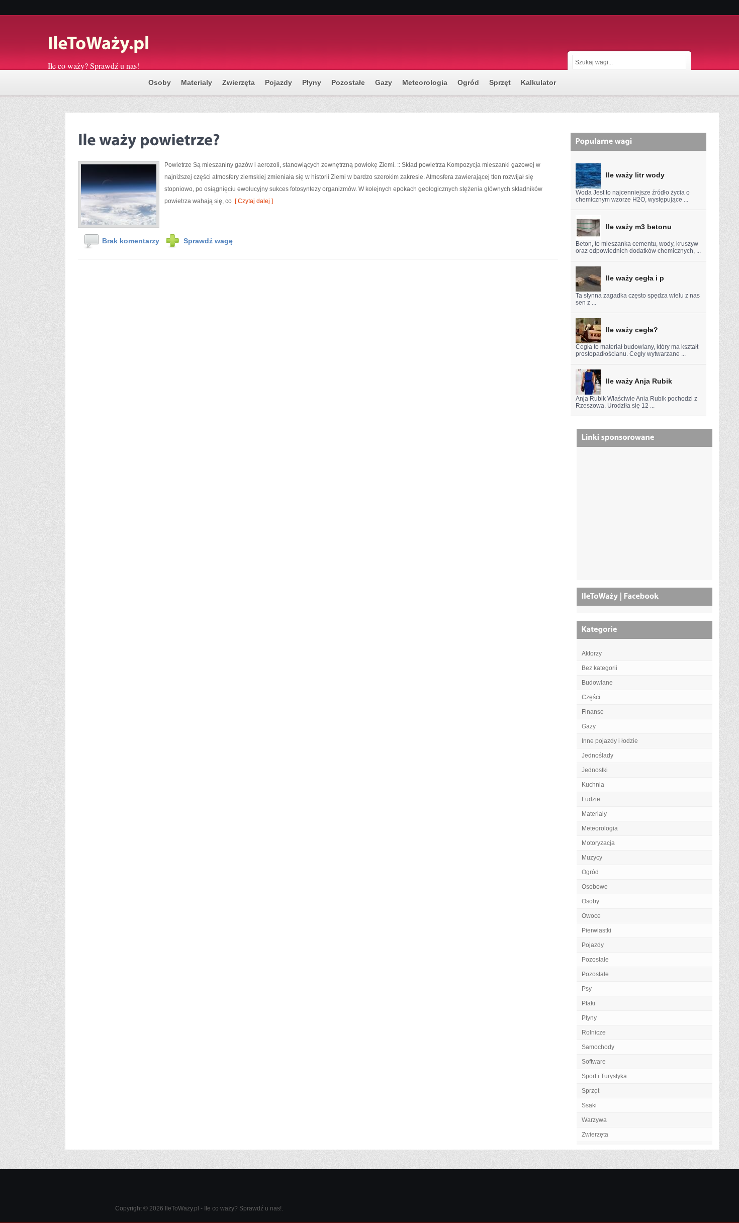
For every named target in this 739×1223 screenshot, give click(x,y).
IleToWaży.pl (182, 1208)
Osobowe (595, 886)
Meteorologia (424, 82)
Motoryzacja (598, 842)
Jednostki (595, 770)
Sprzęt (500, 82)
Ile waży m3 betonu (639, 227)
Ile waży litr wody (635, 175)
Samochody (598, 1047)
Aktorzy (592, 653)
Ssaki (589, 1105)
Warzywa (594, 1119)
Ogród (468, 82)
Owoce (591, 915)
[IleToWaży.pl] (148, 44)
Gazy (383, 82)
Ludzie (591, 799)
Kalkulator (538, 82)
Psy (587, 988)
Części (591, 697)
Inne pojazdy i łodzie (610, 740)
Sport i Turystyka (604, 1076)
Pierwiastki (596, 930)
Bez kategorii (599, 668)
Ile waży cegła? (632, 330)
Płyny (311, 82)
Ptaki (588, 1003)
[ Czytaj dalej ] (252, 201)
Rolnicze (594, 1032)
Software (594, 1061)
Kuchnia (593, 784)
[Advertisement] (645, 517)
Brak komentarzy (130, 241)
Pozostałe (348, 82)
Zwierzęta (238, 82)
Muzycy (592, 857)
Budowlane (597, 682)
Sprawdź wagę (208, 241)
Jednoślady (597, 755)
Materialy (196, 82)
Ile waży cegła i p (635, 278)
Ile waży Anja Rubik (639, 381)
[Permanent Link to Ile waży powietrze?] (149, 138)
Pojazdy (278, 82)
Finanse (593, 711)
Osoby (159, 82)
